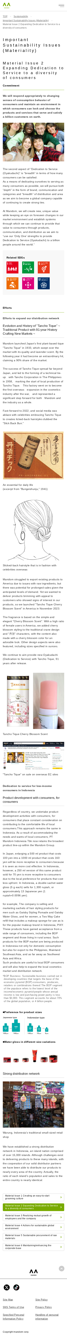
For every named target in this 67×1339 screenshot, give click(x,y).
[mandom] (33, 1273)
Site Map (8, 1299)
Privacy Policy (43, 1307)
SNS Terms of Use (13, 1307)
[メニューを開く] (61, 5)
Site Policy (41, 1299)
